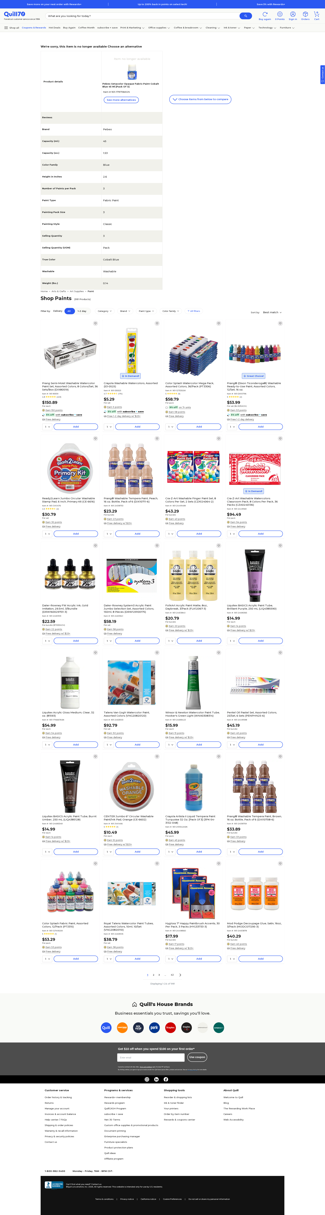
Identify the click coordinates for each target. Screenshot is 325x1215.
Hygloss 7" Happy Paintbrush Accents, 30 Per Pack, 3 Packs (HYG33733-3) (192, 925)
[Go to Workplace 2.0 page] (219, 1028)
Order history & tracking (58, 1097)
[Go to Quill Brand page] (106, 1028)
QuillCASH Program (115, 1108)
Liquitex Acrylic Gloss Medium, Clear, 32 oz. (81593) (68, 714)
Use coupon (197, 1057)
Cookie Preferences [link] (172, 1199)
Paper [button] (247, 27)
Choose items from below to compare (203, 99)
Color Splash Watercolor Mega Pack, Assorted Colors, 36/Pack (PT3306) (189, 385)
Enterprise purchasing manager (122, 1136)
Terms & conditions (104, 1199)
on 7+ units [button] (185, 407)
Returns (49, 1103)
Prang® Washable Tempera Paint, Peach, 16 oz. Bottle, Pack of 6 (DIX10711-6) (131, 500)
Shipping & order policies (59, 1125)
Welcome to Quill (233, 1097)
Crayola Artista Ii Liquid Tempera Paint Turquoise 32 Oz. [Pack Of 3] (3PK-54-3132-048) (190, 819)
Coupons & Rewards (34, 27)
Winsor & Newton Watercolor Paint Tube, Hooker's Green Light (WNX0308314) (192, 714)
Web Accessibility (233, 1119)
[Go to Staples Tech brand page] (187, 1028)
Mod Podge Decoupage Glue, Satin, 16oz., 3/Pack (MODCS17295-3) (254, 925)
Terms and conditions (146, 1067)
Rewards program (114, 1103)
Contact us (51, 1142)
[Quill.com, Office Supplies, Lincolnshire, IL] (54, 1185)
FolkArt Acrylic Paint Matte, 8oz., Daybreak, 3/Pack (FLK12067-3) (186, 607)
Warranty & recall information (61, 1130)
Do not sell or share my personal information (209, 1199)
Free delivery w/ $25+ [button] (119, 523)
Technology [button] (265, 27)
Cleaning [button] (211, 27)
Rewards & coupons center (179, 1119)
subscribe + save (107, 27)
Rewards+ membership (117, 1097)
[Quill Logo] (14, 14)
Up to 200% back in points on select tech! (162, 4)
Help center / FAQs (56, 1119)
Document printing (115, 1130)
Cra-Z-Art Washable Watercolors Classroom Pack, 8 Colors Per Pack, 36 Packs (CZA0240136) (252, 501)
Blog (226, 1103)
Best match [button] (271, 312)
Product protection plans (118, 1147)
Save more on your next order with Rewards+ (54, 4)
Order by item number (176, 1114)
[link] (95, 323)
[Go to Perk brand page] (154, 1028)
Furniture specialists (115, 1142)
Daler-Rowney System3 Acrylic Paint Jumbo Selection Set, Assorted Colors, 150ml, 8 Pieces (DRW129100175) (129, 608)
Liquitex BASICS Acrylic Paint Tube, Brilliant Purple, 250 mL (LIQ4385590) (252, 607)
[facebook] (166, 1079)
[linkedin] (156, 1079)
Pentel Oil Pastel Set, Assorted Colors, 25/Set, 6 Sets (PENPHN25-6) (252, 714)
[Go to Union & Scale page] (203, 1028)
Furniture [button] (285, 27)
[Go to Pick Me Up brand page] (138, 1028)
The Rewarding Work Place (239, 1108)
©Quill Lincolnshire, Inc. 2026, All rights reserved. (89, 1187)
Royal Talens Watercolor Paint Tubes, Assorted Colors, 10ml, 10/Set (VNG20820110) (129, 926)
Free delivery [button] (53, 419)
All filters (195, 311)
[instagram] (147, 1079)
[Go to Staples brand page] (170, 1028)
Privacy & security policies (59, 1136)
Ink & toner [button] (230, 27)
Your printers (171, 1108)
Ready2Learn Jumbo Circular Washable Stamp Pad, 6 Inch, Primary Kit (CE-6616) (68, 500)
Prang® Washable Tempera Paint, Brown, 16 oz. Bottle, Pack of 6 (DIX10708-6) (254, 818)
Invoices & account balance (60, 1114)
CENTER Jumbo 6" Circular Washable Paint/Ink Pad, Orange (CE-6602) (129, 818)
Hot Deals (54, 27)
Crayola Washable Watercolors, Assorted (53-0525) (131, 385)
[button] (246, 16)
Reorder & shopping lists (178, 1097)
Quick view (68, 370)
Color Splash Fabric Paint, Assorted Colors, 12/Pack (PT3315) (65, 925)
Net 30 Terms (112, 1119)
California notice (148, 1199)
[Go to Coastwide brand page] (122, 1028)
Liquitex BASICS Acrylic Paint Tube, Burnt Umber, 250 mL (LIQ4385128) (69, 818)
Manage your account (57, 1108)
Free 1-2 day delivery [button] (242, 419)
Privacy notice (127, 1199)
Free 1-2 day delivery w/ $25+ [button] (123, 416)
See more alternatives (121, 99)
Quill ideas (110, 1153)
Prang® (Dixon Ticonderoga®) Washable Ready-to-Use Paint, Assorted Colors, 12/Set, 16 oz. (254, 386)
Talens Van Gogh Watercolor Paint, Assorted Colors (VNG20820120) (127, 714)
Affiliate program (113, 1158)
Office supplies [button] (157, 27)
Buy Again (69, 27)
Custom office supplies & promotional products (131, 1125)
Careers (227, 1114)
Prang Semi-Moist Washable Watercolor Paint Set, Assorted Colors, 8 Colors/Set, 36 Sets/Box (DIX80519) (70, 386)
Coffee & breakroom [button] (186, 27)
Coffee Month (86, 27)
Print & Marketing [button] (130, 27)
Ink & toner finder (174, 1103)
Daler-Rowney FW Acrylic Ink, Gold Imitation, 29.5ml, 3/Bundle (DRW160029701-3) (65, 608)
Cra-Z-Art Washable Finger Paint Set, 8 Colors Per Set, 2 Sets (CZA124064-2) (190, 500)
